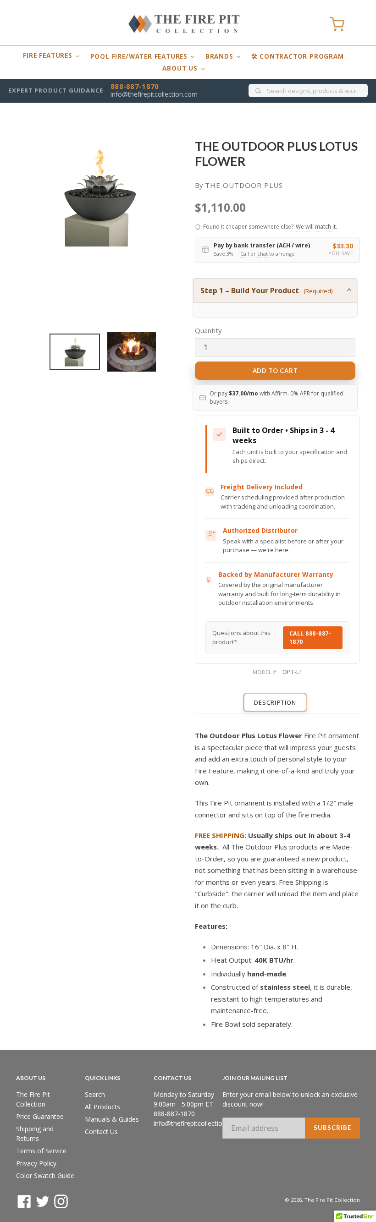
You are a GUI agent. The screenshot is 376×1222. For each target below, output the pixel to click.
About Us (180, 68)
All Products (102, 1106)
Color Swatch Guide (45, 1175)
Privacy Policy (36, 1163)
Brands (220, 56)
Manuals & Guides (112, 1119)
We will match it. (316, 226)
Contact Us (101, 1131)
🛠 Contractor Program (297, 56)
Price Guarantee (40, 1116)
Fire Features (48, 55)
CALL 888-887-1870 (310, 638)
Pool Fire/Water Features (140, 56)
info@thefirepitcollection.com (154, 94)
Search (95, 1094)
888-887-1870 (135, 86)
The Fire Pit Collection (332, 1199)
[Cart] (337, 24)
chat (262, 253)
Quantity (208, 330)
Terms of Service (41, 1150)
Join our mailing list (255, 1078)
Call (244, 253)
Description (275, 702)
